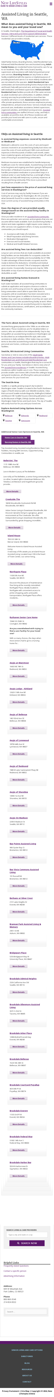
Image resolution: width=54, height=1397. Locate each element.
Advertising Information (14, 1276)
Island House (14, 535)
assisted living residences (15, 367)
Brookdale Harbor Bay (20, 1162)
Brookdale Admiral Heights (23, 978)
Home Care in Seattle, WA (16, 437)
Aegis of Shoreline (19, 792)
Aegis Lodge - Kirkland (21, 688)
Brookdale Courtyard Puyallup (24, 1085)
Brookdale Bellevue (19, 1059)
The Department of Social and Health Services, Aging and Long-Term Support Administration (26, 32)
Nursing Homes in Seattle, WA (18, 442)
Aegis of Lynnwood (19, 740)
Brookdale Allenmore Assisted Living (25, 1006)
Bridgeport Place (18, 952)
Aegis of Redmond (19, 766)
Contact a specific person (15, 1271)
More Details (12, 491)
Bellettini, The (10, 460)
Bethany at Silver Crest (21, 898)
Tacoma (8, 420)
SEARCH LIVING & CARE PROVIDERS (21, 1230)
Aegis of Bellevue (18, 714)
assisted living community (38, 216)
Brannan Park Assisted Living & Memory (25, 925)
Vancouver (25, 420)
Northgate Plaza (18, 571)
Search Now (29, 1243)
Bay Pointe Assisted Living (23, 843)
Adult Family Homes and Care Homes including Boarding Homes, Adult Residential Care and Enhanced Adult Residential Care (25, 357)
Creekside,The (13, 499)
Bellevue (8, 415)
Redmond (43, 415)
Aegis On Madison (19, 818)
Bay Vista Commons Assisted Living (24, 871)
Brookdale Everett (19, 1110)
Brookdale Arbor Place (21, 1033)
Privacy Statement (10, 1391)
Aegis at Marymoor (19, 662)
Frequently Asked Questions (16, 1265)
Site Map (25, 1391)
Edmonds (25, 415)
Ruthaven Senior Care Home (24, 617)
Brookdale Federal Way (21, 1136)
